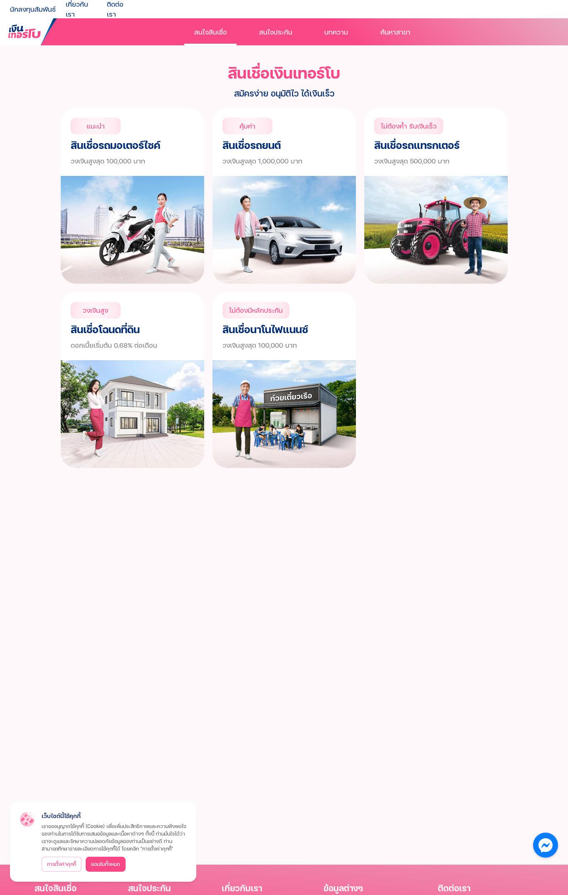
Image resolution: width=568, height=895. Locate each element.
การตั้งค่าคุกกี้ (61, 864)
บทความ (336, 32)
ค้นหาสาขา (395, 32)
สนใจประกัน (275, 32)
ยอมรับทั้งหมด (105, 864)
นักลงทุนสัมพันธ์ (33, 9)
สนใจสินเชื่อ (210, 32)
